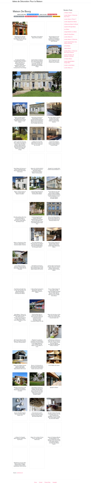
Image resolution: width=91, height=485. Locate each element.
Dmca (35, 482)
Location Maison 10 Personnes (70, 39)
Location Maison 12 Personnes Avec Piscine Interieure (70, 51)
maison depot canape (52, 14)
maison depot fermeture (19, 16)
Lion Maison (66, 29)
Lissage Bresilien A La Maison (70, 31)
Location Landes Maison (69, 65)
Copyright (55, 482)
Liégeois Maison (67, 48)
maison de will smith (21, 14)
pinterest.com (20, 472)
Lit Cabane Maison (68, 58)
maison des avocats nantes (32, 14)
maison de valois (43, 14)
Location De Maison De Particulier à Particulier (69, 55)
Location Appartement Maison (70, 21)
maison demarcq (56, 16)
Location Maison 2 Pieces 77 (70, 19)
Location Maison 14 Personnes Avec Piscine (70, 16)
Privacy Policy (47, 482)
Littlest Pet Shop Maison (69, 34)
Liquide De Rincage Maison (70, 26)
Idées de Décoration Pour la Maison (27, 1)
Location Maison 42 (68, 67)
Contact (40, 482)
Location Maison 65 (68, 36)
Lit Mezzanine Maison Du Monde (71, 24)
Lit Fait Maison (67, 45)
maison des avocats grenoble (31, 16)
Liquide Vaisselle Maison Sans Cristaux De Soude (70, 42)
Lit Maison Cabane (68, 12)
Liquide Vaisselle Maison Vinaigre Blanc (69, 62)
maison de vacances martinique (45, 16)
